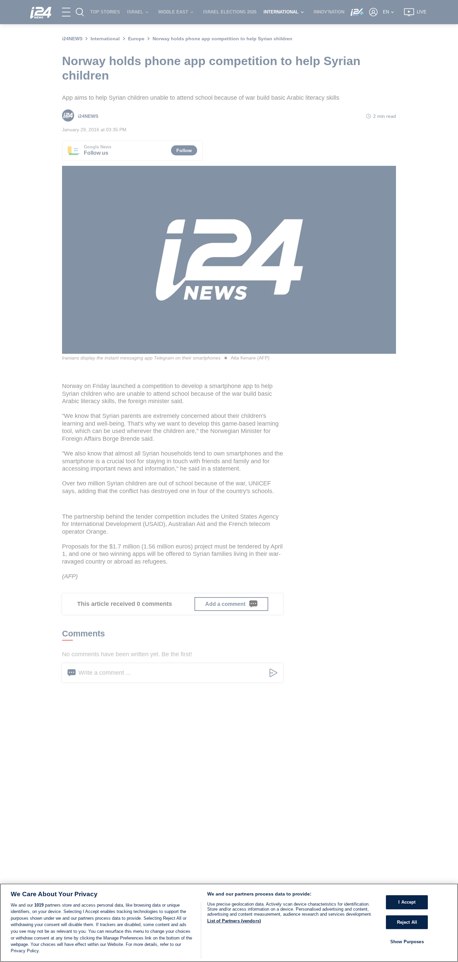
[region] (229, 922)
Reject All (407, 922)
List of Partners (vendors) (234, 920)
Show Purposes (407, 941)
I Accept (406, 902)
